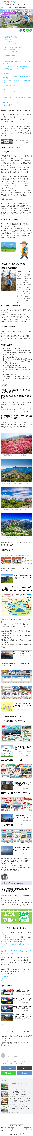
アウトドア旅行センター (21, 18)
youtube (4, 978)
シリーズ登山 (9, 18)
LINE (3, 980)
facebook (5, 976)
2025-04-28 (9, 17)
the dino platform (18, 1135)
